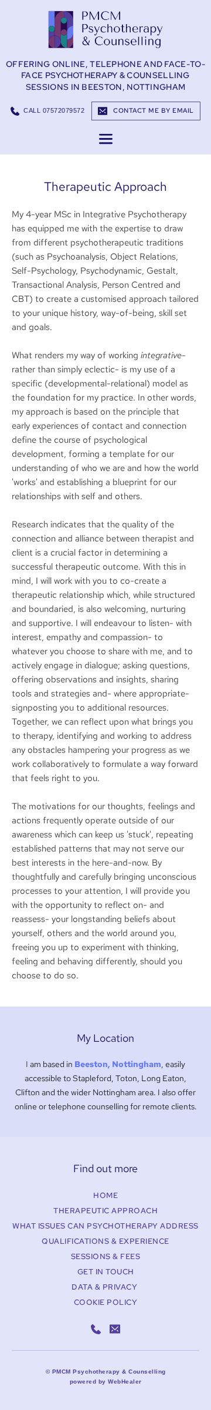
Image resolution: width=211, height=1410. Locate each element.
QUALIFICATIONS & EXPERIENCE (105, 1241)
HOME (105, 1195)
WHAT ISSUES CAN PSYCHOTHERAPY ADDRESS (105, 1226)
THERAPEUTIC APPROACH (105, 1211)
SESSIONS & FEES (106, 1256)
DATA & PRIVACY (105, 1287)
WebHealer (125, 1381)
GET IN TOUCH (105, 1272)
